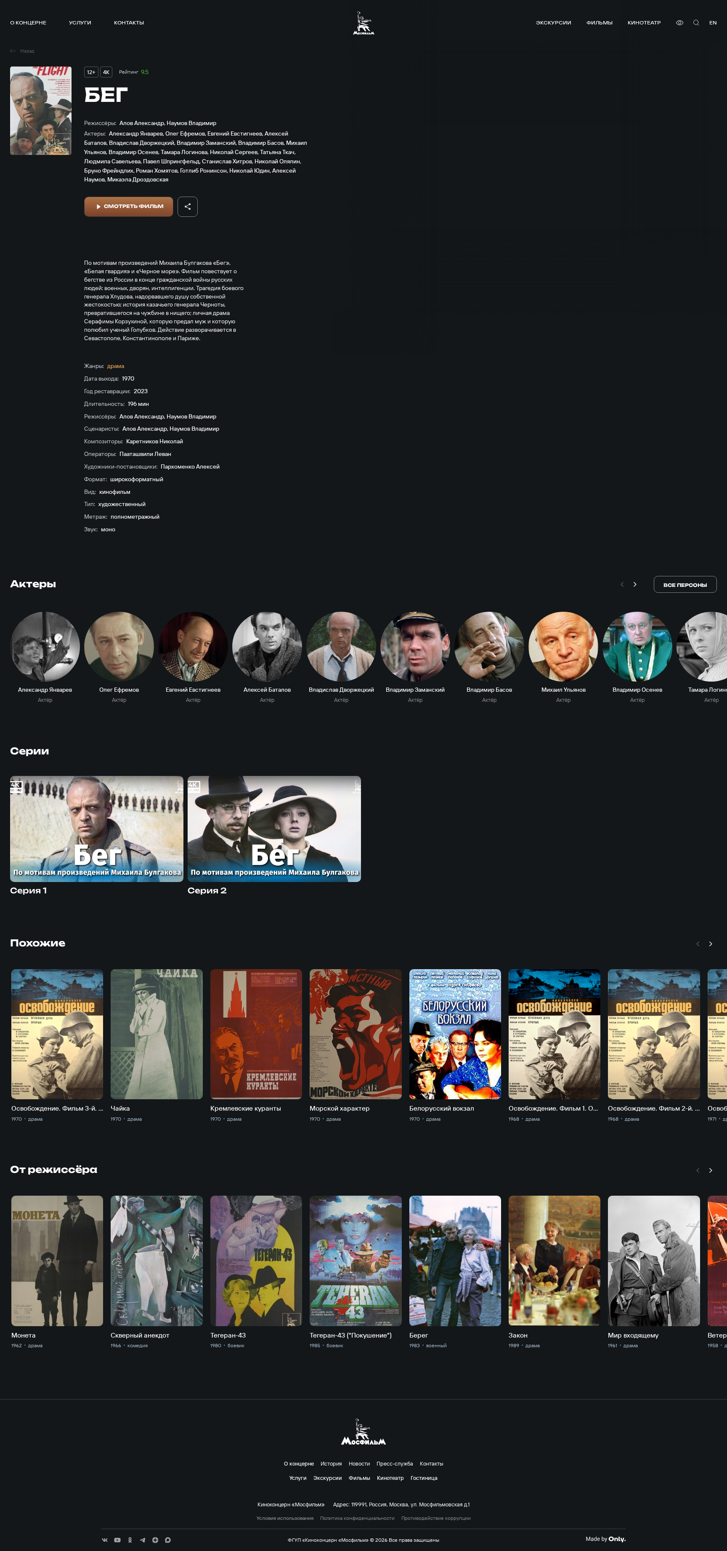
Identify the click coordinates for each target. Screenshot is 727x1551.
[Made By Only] (606, 1539)
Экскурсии (553, 22)
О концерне (28, 22)
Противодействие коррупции (436, 1518)
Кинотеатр (644, 22)
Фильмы (599, 22)
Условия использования (285, 1518)
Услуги (80, 22)
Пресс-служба (395, 1463)
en (713, 22)
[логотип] (363, 22)
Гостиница (424, 1477)
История (331, 1463)
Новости (359, 1463)
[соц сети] (104, 1540)
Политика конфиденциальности (357, 1518)
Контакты (129, 22)
